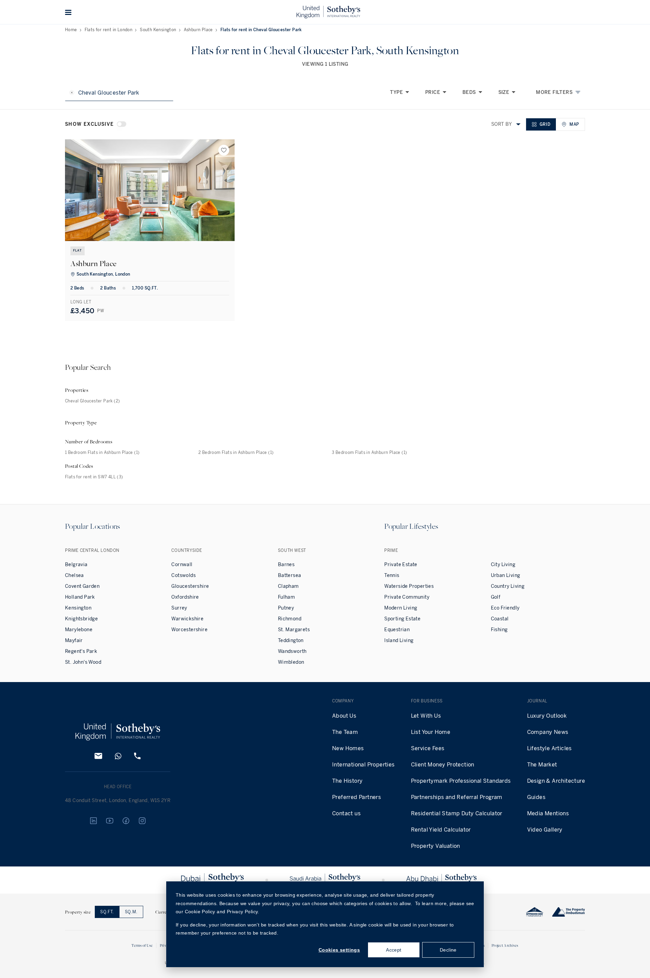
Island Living (398, 640)
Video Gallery (545, 829)
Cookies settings (339, 950)
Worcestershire (189, 630)
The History (347, 781)
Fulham (286, 597)
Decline (448, 950)
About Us (344, 716)
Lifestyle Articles (549, 748)
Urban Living (505, 575)
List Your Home (431, 732)
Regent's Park (81, 651)
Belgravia (76, 564)
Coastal (500, 619)
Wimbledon (291, 662)
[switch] (121, 124)
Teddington (291, 640)
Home (71, 29)
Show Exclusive (89, 124)
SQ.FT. (107, 912)
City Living (503, 564)
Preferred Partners (356, 797)
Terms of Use (142, 945)
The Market (542, 764)
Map (574, 124)
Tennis (391, 575)
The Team (345, 732)
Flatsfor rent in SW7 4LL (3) (94, 477)
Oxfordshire (185, 597)
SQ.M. (131, 912)
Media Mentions (548, 813)
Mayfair (74, 640)
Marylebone (78, 630)
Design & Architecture (556, 781)
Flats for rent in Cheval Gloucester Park (261, 29)
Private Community (406, 597)
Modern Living (400, 608)
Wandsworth (292, 651)
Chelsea (74, 575)
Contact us (346, 813)
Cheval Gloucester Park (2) (92, 401)
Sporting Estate (402, 619)
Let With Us (426, 716)
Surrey (179, 608)
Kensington (78, 608)
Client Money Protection (442, 764)
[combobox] (518, 124)
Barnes (286, 564)
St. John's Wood (83, 662)
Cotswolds (183, 575)
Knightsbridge (81, 619)
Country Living (508, 586)
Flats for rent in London (109, 29)
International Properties (363, 764)
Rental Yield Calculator (441, 829)
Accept (393, 950)
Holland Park (80, 597)
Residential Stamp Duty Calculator (456, 813)
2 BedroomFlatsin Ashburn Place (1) (236, 452)
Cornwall (181, 564)
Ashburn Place (198, 29)
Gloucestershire (190, 586)
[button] (68, 12)
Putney (286, 608)
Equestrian (397, 630)
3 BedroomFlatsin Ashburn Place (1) (369, 452)
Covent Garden (82, 586)
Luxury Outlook (547, 716)
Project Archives (505, 945)
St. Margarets (294, 630)
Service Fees (428, 748)
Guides (536, 797)
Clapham (288, 586)
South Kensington (158, 29)
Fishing (499, 630)
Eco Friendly (505, 608)
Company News (547, 732)
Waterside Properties (409, 586)
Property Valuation (435, 846)
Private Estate (400, 564)
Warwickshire (187, 619)
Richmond (289, 619)
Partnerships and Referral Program (456, 797)
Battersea (289, 575)
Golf (496, 597)
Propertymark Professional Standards (461, 781)
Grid (545, 124)
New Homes (348, 748)
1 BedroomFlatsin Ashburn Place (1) (102, 452)
